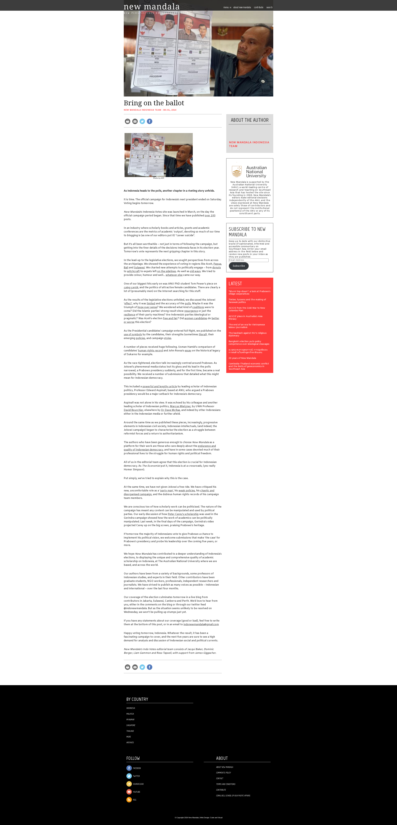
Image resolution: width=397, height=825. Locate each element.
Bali (126, 267)
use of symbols (133, 334)
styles (167, 338)
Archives (130, 742)
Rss (134, 800)
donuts (216, 267)
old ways (195, 271)
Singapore (130, 725)
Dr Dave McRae (170, 410)
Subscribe (239, 266)
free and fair (170, 318)
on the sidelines (166, 271)
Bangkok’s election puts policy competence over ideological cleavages (249, 343)
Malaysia (130, 714)
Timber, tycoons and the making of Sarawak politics (247, 301)
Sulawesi (139, 267)
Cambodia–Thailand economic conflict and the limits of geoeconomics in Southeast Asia (249, 367)
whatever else (174, 275)
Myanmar (130, 719)
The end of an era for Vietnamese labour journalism (247, 326)
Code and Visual (216, 817)
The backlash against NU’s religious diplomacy (248, 334)
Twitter (136, 776)
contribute (258, 7)
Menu (226, 7)
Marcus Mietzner (180, 406)
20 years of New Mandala (242, 358)
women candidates (195, 318)
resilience (129, 314)
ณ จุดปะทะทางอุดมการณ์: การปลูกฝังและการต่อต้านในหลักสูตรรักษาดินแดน (248, 351)
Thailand (130, 731)
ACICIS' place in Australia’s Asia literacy (245, 318)
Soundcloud (138, 784)
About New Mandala (242, 7)
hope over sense (147, 307)
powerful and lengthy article (159, 386)
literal (202, 334)
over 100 (210, 215)
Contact (219, 778)
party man (166, 490)
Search (269, 7)
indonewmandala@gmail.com (201, 624)
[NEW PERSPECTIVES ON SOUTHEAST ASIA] (151, 6)
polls (188, 303)
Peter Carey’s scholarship (183, 514)
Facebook (137, 768)
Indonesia (130, 708)
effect (128, 303)
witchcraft (133, 271)
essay (188, 350)
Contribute (221, 790)
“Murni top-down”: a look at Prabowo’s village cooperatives (249, 293)
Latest (235, 283)
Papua (217, 264)
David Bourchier (133, 410)
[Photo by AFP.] (159, 155)
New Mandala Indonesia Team (142, 110)
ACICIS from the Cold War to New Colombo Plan (247, 309)
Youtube (136, 792)
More (128, 737)
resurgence (191, 311)
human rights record (150, 350)
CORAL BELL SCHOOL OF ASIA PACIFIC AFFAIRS (233, 795)
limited (151, 303)
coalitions (198, 307)
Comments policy (223, 773)
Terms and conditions (225, 784)
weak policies (186, 490)
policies (140, 338)
